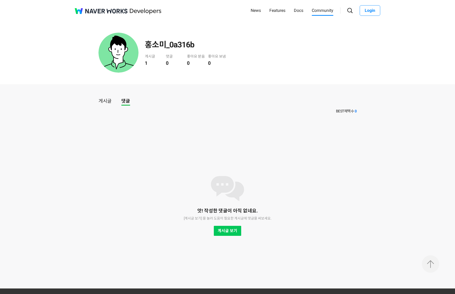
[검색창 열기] (350, 10)
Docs (298, 10)
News (256, 10)
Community (322, 10)
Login (370, 10)
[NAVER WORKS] (101, 11)
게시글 (105, 101)
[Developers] (145, 11)
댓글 (125, 101)
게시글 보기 (227, 230)
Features (277, 10)
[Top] (430, 264)
